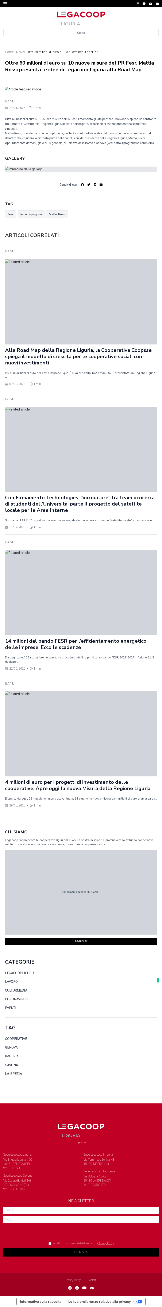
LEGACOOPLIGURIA (20, 973)
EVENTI (10, 1008)
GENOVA (11, 1047)
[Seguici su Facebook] (144, 4)
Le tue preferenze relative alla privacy (99, 1301)
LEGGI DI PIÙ (81, 941)
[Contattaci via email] (92, 1288)
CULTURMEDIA (16, 990)
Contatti (92, 1280)
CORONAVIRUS (16, 999)
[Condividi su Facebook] (82, 184)
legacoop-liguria (31, 214)
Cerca (81, 32)
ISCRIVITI (81, 1252)
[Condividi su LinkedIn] (95, 184)
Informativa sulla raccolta (40, 1301)
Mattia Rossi (57, 214)
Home (9, 52)
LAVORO (11, 982)
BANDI (10, 101)
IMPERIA (12, 1056)
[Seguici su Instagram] (138, 4)
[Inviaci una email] (157, 4)
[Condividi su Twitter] (88, 184)
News (20, 52)
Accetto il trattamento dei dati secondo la (83, 1243)
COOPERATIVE (16, 1039)
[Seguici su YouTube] (150, 4)
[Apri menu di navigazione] (5, 4)
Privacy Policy (106, 1243)
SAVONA (11, 1065)
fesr (10, 214)
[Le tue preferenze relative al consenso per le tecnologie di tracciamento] (158, 980)
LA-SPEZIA (13, 1074)
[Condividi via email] (101, 184)
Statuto (81, 1143)
